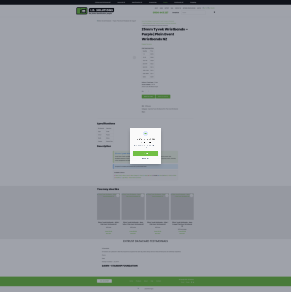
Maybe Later (145, 158)
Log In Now (145, 153)
